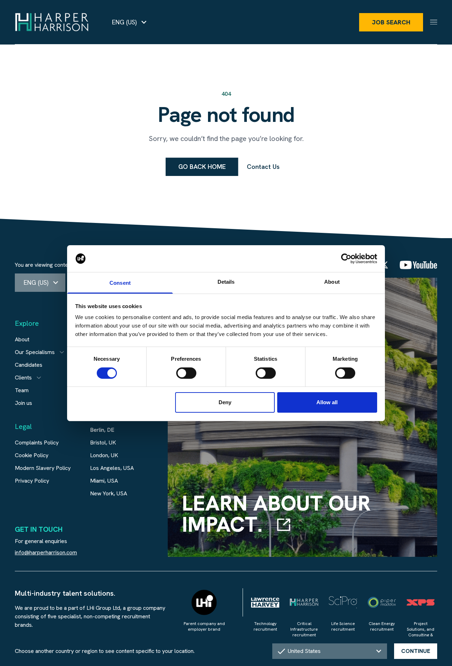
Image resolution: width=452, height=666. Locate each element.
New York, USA (108, 493)
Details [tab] (226, 282)
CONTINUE (415, 651)
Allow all (327, 402)
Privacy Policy (32, 480)
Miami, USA (104, 480)
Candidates (28, 365)
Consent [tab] (120, 283)
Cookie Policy (31, 455)
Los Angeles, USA (112, 468)
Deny (225, 402)
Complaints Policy (37, 442)
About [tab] (332, 282)
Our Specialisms (35, 352)
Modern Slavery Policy (43, 468)
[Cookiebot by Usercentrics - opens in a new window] (346, 258)
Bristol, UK (103, 442)
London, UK (104, 455)
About (22, 339)
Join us (23, 403)
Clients (23, 377)
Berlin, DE (102, 430)
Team (22, 390)
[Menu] (433, 22)
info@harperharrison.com (46, 552)
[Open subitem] (62, 352)
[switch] (186, 373)
